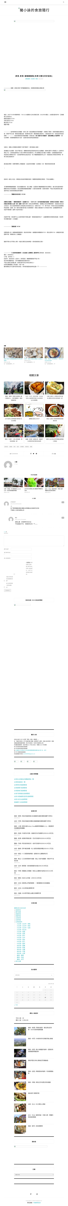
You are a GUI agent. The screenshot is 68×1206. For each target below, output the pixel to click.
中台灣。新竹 (21, 935)
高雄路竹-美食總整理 (20, 802)
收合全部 (23, 908)
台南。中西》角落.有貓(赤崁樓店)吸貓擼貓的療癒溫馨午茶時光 (32, 821)
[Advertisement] (34, 283)
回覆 (63, 502)
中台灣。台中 (21, 937)
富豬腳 (11, 446)
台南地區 (18, 920)
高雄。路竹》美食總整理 (35, 1126)
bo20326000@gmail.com (29, 753)
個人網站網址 (7, 558)
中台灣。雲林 (21, 943)
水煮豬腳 (22, 446)
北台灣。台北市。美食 (23, 925)
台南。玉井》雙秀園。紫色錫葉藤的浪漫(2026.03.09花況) (31, 866)
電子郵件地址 (7, 553)
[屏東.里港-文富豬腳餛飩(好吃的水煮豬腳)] (13, 352)
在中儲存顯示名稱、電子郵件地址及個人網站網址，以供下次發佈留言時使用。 (29, 568)
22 (45, 997)
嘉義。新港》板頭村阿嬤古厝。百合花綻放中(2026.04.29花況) (32, 838)
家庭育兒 (18, 910)
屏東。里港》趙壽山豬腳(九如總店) (33, 359)
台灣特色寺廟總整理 (20, 785)
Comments (14, 453)
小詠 (54, 453)
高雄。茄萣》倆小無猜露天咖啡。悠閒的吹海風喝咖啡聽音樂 (40, 1050)
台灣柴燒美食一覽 (19, 782)
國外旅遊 (18, 912)
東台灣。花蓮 (21, 951)
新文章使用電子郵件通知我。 (9, 585)
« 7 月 (16, 1005)
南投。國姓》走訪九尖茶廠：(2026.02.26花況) (27, 878)
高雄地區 (18, 916)
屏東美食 (27, 446)
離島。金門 (20, 959)
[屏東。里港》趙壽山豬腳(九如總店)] (33, 352)
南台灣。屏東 (34, 78)
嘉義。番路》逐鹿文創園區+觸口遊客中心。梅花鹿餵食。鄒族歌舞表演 (13, 398)
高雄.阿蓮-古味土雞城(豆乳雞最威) (38, 1060)
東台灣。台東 (21, 953)
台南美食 (18, 918)
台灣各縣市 (28, 78)
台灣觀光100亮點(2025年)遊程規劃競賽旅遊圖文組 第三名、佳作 (30, 750)
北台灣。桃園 (21, 931)
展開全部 (16, 908)
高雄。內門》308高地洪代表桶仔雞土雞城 (40, 1038)
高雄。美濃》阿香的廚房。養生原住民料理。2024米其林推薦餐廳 (40, 1028)
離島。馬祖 (20, 957)
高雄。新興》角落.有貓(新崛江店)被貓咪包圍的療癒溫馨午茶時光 (33, 816)
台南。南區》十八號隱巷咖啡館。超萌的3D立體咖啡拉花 (31, 853)
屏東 (14, 446)
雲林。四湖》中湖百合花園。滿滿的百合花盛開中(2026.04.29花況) (33, 833)
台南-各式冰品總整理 (20, 799)
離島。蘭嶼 (20, 955)
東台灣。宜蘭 (21, 949)
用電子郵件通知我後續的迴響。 (9, 578)
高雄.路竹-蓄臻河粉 (33, 1093)
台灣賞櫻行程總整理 (20, 788)
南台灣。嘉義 (21, 945)
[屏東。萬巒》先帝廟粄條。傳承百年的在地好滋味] (54, 352)
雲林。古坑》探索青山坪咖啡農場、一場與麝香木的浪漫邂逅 (32, 883)
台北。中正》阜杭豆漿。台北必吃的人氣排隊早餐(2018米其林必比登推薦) (34, 398)
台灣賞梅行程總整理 (20, 791)
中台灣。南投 (21, 939)
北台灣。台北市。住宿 (23, 927)
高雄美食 (18, 914)
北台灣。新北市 (21, 929)
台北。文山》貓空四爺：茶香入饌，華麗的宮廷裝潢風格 (40, 1116)
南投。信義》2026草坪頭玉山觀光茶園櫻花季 (27, 893)
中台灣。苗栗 (21, 933)
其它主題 (18, 961)
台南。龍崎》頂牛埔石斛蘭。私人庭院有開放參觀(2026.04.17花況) (33, 848)
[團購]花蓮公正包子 (34, 418)
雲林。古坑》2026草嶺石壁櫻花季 (24, 888)
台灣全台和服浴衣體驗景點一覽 (24, 779)
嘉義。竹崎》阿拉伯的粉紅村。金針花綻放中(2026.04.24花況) (32, 843)
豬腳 (31, 446)
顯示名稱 (6, 549)
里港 (18, 446)
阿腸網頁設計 (37, 1202)
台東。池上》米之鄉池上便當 (36, 1104)
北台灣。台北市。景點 (23, 924)
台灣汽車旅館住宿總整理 (22, 793)
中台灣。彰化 (21, 941)
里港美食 (6, 446)
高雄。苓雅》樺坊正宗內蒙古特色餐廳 (39, 1082)
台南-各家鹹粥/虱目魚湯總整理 (23, 796)
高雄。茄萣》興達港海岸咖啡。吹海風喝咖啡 (40, 1072)
